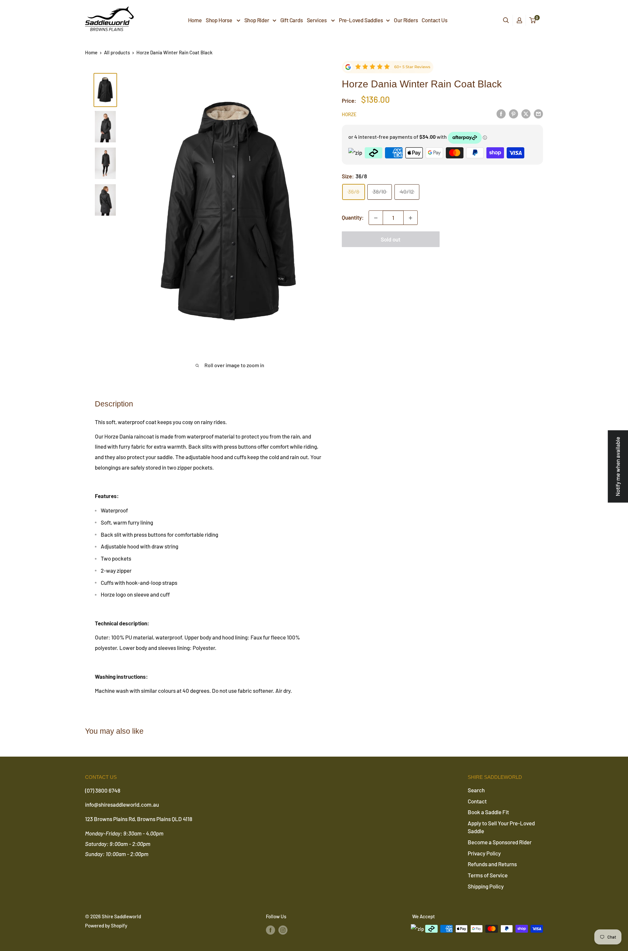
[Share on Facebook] (501, 113)
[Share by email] (538, 113)
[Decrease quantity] (376, 218)
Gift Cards (291, 20)
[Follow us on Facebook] (270, 930)
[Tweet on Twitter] (526, 113)
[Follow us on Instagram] (283, 930)
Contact (477, 801)
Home (195, 20)
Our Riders (406, 20)
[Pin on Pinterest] (513, 113)
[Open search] (506, 20)
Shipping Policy (486, 886)
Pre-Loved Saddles (361, 20)
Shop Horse (219, 20)
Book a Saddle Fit (488, 812)
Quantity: (353, 217)
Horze (349, 114)
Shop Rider (256, 20)
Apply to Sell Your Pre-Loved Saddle (501, 827)
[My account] (519, 20)
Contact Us (434, 20)
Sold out (390, 239)
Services (317, 20)
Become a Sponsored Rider (500, 842)
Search (476, 790)
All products (117, 52)
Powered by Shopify (106, 925)
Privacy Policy (484, 853)
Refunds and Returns (492, 864)
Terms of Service (488, 875)
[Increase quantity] (410, 218)
